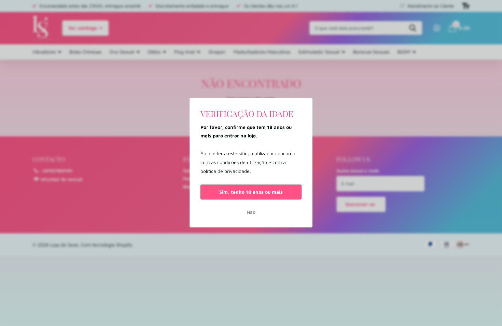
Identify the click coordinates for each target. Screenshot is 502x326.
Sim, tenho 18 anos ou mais (251, 192)
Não (251, 212)
